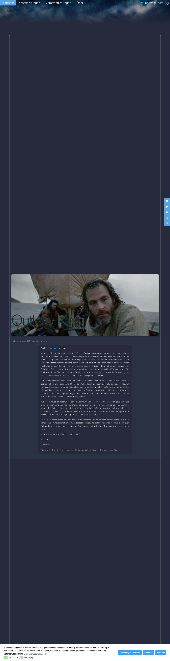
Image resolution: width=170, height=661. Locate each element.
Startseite (8, 3)
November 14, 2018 (39, 341)
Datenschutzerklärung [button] (34, 654)
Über (80, 3)
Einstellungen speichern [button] (129, 652)
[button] (6, 657)
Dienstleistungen (29, 3)
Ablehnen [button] (148, 652)
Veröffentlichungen (58, 3)
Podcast (53, 348)
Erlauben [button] (161, 652)
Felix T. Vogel (21, 341)
